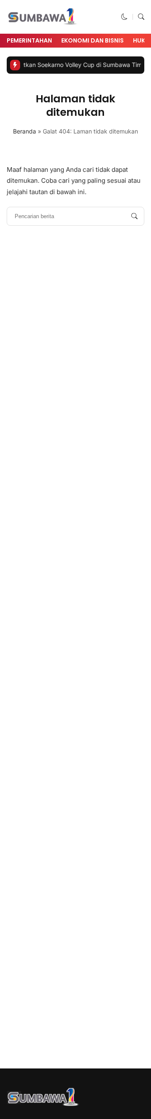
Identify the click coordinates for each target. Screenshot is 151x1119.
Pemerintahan (29, 40)
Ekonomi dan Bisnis (92, 40)
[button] (124, 17)
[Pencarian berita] (134, 216)
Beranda (24, 131)
